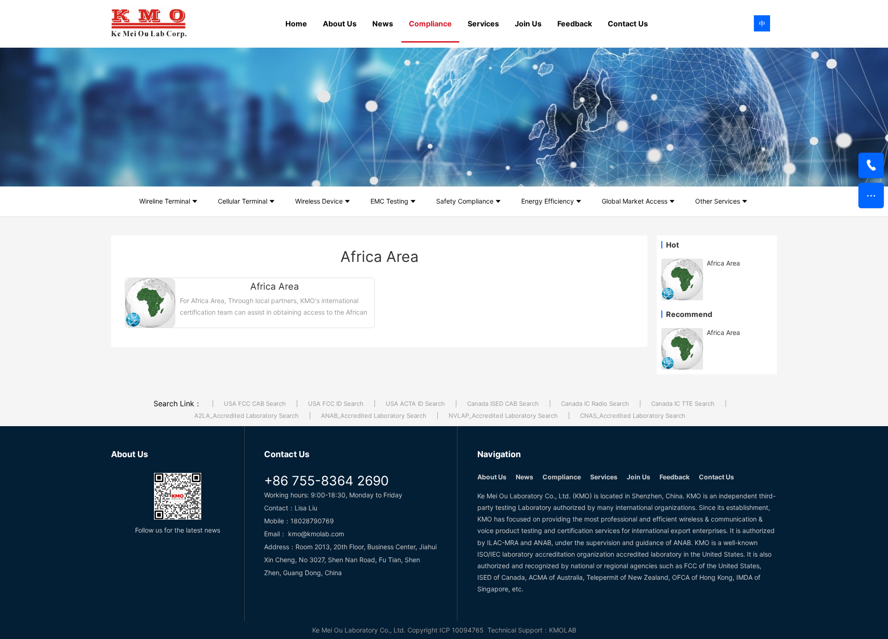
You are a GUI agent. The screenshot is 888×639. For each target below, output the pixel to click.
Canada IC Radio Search (595, 403)
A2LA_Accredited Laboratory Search (246, 415)
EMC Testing (389, 201)
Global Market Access (634, 201)
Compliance (430, 23)
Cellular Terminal (242, 201)
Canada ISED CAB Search (503, 403)
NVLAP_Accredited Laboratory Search (503, 415)
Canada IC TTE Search (683, 403)
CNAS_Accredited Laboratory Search (632, 415)
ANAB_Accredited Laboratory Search (373, 415)
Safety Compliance (464, 201)
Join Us (528, 23)
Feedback (574, 23)
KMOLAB (562, 630)
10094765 (468, 630)
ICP (444, 630)
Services (483, 23)
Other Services (717, 201)
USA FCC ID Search (336, 403)
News (382, 23)
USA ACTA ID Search (415, 403)
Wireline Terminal (164, 201)
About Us (340, 23)
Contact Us (628, 23)
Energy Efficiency (547, 201)
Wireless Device (319, 201)
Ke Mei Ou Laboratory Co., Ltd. (359, 630)
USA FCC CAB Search (255, 403)
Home (296, 23)
